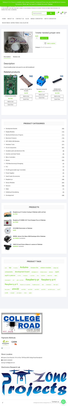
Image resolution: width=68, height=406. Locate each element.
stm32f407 (37, 289)
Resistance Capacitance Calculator (15, 23)
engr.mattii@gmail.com (8, 362)
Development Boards (11, 128)
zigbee (30, 292)
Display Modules (10, 132)
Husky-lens (25, 275)
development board (22, 272)
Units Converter (50, 18)
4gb (10, 267)
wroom (25, 292)
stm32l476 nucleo (51, 289)
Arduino (24, 267)
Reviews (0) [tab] (16, 57)
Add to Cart (44, 38)
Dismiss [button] (50, 4)
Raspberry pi (9, 179)
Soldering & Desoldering (12, 192)
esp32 (57, 272)
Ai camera (16, 267)
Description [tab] (7, 57)
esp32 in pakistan (10, 275)
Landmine (43, 275)
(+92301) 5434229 (7, 360)
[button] (30, 34)
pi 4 (13, 280)
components (9, 272)
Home (4, 18)
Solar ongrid (55, 284)
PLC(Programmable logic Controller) (16, 170)
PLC (7, 166)
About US (11, 18)
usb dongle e (19, 292)
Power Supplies (10, 173)
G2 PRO (19, 275)
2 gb (6, 267)
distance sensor (43, 272)
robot (43, 284)
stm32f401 (30, 289)
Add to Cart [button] (11, 101)
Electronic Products (11, 138)
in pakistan (32, 275)
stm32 (15, 289)
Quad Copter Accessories (13, 176)
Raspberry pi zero (35, 284)
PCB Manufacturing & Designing (14, 163)
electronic (51, 272)
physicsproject (8, 280)
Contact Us (20, 18)
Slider (7, 189)
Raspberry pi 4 (48, 279)
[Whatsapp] (63, 401)
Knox (38, 275)
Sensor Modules (10, 182)
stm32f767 (43, 289)
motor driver (49, 275)
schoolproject (48, 284)
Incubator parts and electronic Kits (15, 151)
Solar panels (7, 289)
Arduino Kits (34, 267)
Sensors (8, 185)
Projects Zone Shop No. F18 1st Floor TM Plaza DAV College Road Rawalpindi (22, 357)
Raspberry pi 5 (11, 284)
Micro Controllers (10, 157)
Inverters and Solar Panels (13, 154)
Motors (8, 160)
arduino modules (45, 267)
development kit (35, 272)
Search (51, 13)
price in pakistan (20, 280)
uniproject (12, 292)
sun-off (58, 289)
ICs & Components (46, 47)
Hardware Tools (10, 144)
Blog (27, 18)
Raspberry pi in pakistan (25, 284)
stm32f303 (23, 289)
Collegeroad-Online (38, 402)
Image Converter (37, 18)
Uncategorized (10, 195)
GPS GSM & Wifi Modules (12, 141)
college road (55, 267)
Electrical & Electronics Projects (14, 135)
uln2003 (6, 292)
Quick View (10, 104)
